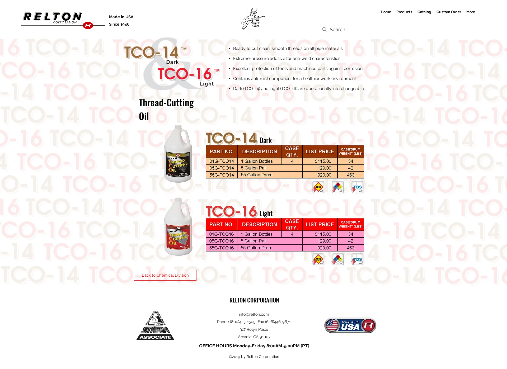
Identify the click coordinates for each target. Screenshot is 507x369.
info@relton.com (254, 314)
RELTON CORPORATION (254, 300)
